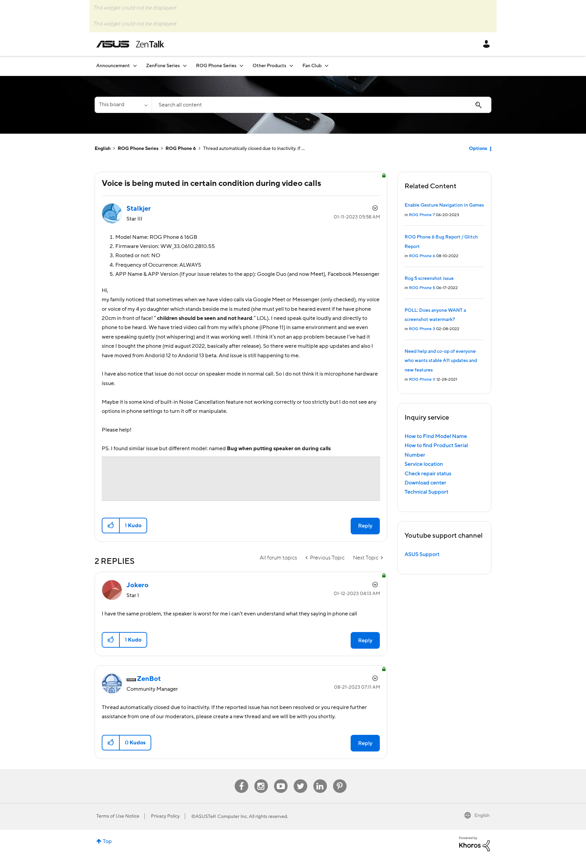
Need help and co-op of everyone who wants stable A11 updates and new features (441, 360)
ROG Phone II (422, 379)
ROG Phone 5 (422, 287)
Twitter (300, 779)
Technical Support (426, 492)
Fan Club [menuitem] (311, 66)
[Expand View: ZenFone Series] (184, 66)
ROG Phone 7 (422, 214)
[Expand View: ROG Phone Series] (241, 66)
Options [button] (478, 149)
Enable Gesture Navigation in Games (444, 205)
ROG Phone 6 (180, 149)
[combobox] (321, 105)
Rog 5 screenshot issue (429, 278)
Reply (365, 525)
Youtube (281, 779)
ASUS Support (422, 554)
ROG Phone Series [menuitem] (216, 66)
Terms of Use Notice (117, 816)
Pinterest (339, 779)
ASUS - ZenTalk (130, 44)
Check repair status (428, 473)
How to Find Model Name (436, 436)
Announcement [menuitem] (113, 66)
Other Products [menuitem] (269, 66)
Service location (424, 464)
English (103, 149)
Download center (425, 482)
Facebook (241, 779)
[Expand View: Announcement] (135, 66)
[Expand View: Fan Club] (326, 66)
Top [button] (107, 841)
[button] (111, 525)
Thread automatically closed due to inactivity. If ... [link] (254, 149)
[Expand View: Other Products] (291, 66)
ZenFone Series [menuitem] (163, 66)
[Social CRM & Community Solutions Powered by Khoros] (474, 843)
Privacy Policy (165, 816)
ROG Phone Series (138, 149)
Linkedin (320, 779)
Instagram (261, 779)
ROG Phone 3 (422, 328)
